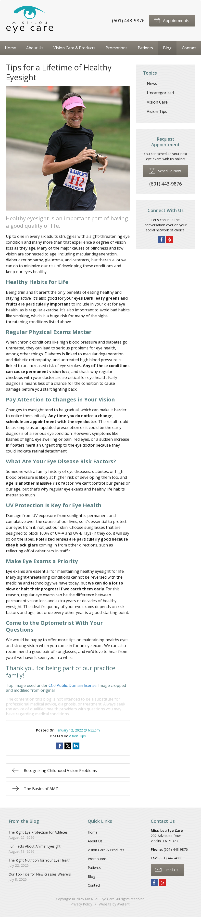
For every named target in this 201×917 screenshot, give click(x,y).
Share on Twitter (67, 746)
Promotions (116, 48)
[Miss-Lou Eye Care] (30, 20)
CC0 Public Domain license (73, 685)
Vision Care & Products (74, 48)
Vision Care (157, 102)
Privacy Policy (81, 904)
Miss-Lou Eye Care (99, 899)
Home (10, 48)
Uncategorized (160, 92)
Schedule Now (169, 171)
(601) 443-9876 (128, 20)
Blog (167, 48)
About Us (34, 48)
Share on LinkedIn (76, 746)
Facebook (161, 239)
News (152, 83)
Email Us (170, 869)
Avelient (123, 904)
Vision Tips (77, 736)
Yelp (169, 239)
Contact (189, 48)
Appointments (175, 20)
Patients (145, 48)
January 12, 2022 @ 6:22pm (78, 730)
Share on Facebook (59, 746)
